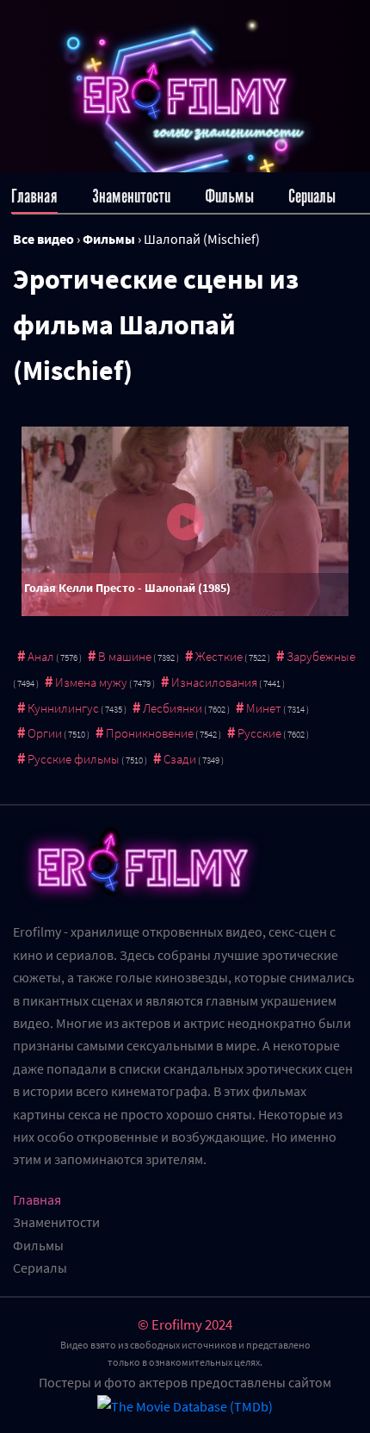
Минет (263, 708)
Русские (259, 733)
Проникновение (150, 733)
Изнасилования (214, 682)
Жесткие (219, 656)
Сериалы (312, 196)
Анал (41, 656)
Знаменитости (131, 196)
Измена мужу (91, 682)
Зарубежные (321, 656)
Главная (34, 196)
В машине (124, 656)
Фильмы (229, 196)
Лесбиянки (172, 708)
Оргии (45, 733)
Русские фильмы (74, 759)
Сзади (179, 759)
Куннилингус (63, 708)
